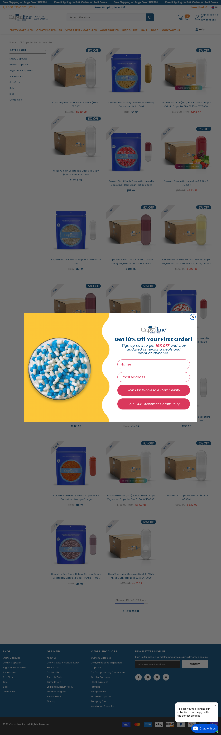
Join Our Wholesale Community (153, 390)
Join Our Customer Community (154, 404)
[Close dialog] (192, 317)
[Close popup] (215, 706)
